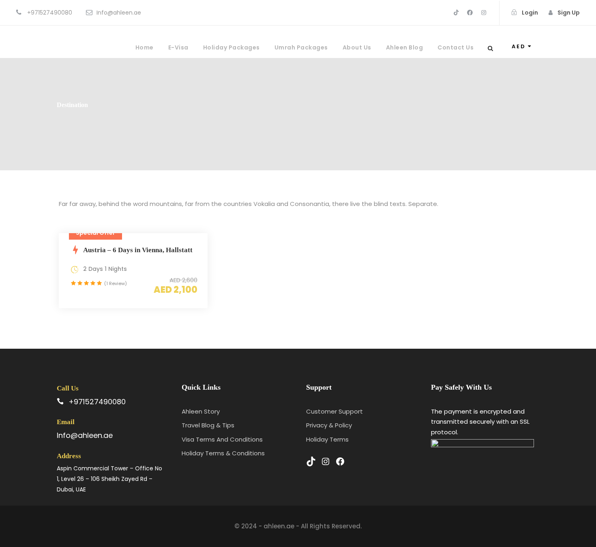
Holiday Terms (327, 439)
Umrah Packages (301, 47)
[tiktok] (456, 13)
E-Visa (178, 47)
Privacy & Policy (329, 425)
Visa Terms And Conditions (222, 439)
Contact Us (455, 47)
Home (144, 47)
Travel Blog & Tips (208, 425)
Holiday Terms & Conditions (223, 453)
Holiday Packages (231, 47)
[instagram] (483, 13)
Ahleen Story (201, 411)
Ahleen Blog (404, 47)
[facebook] (470, 13)
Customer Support (334, 411)
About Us (357, 47)
